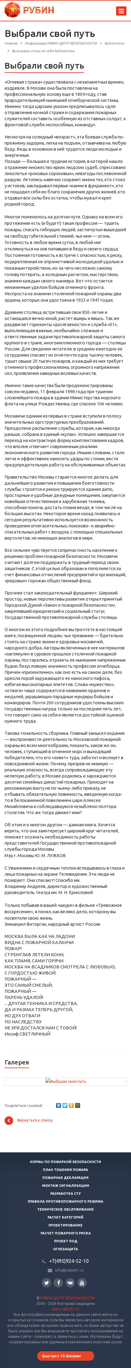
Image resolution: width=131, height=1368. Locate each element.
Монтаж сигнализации (65, 1185)
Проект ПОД (65, 1241)
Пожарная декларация (65, 1177)
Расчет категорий (65, 1217)
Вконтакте (70, 1282)
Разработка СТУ (65, 1193)
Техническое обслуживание (65, 1209)
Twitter (46, 1282)
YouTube (82, 1282)
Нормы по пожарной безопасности (65, 1162)
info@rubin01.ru (69, 1270)
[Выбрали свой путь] (65, 1081)
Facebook (58, 1282)
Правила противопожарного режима (65, 1201)
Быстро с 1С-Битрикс (61, 1356)
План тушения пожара (65, 1170)
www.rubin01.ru (65, 1309)
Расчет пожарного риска (66, 1233)
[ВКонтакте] (58, 1105)
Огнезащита (65, 1249)
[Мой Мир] (77, 1105)
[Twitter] (64, 1105)
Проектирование (65, 1225)
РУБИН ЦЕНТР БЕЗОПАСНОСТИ (68, 1298)
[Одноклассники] (71, 1105)
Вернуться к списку (35, 1120)
